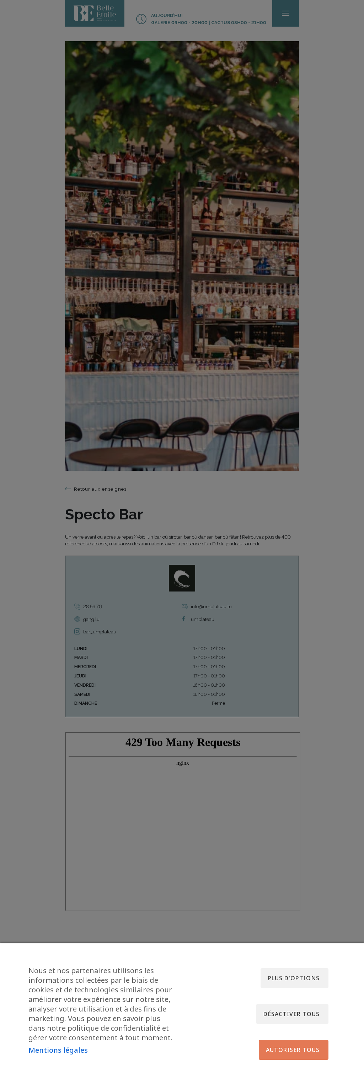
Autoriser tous (293, 1050)
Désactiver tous (291, 1014)
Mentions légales (58, 1050)
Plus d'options (294, 978)
